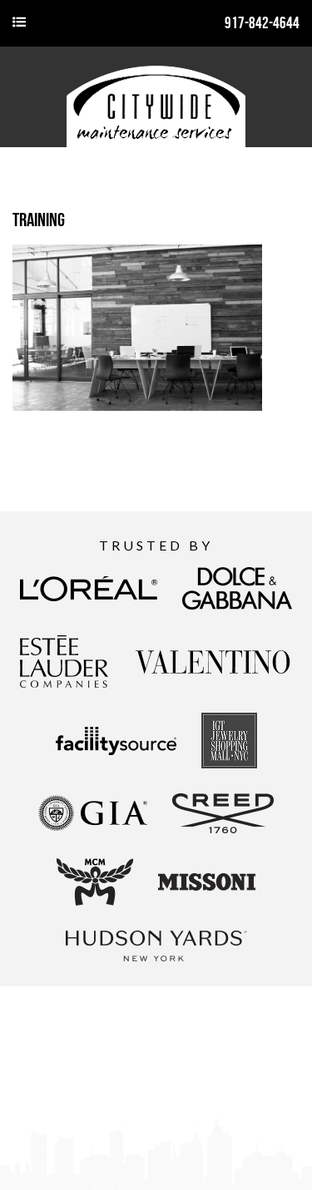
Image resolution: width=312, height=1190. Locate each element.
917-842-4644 (262, 23)
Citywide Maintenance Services (156, 96)
